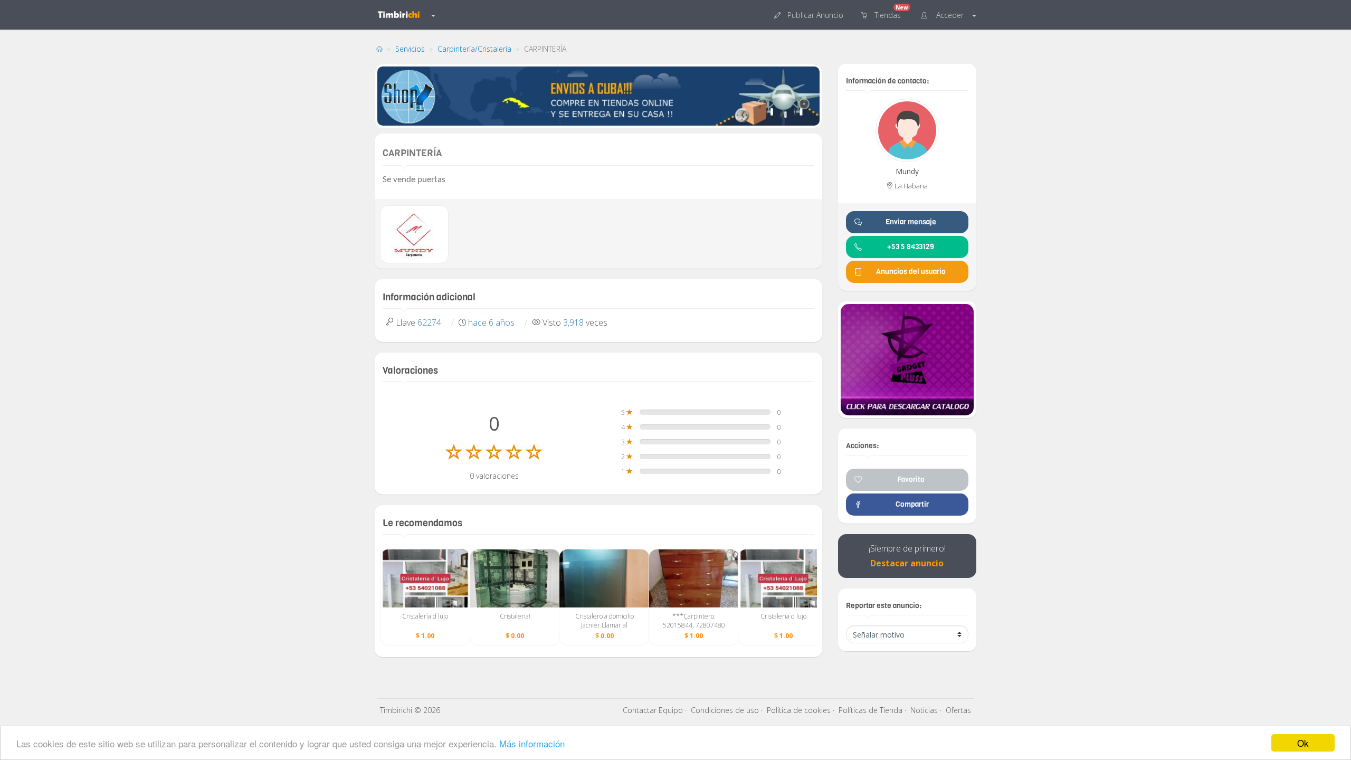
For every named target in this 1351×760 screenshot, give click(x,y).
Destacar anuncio (907, 563)
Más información (532, 743)
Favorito (911, 479)
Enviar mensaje (911, 222)
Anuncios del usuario (911, 272)
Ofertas (958, 710)
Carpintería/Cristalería (474, 49)
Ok (1303, 742)
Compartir (910, 504)
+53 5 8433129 (910, 247)
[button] (809, 14)
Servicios (410, 49)
